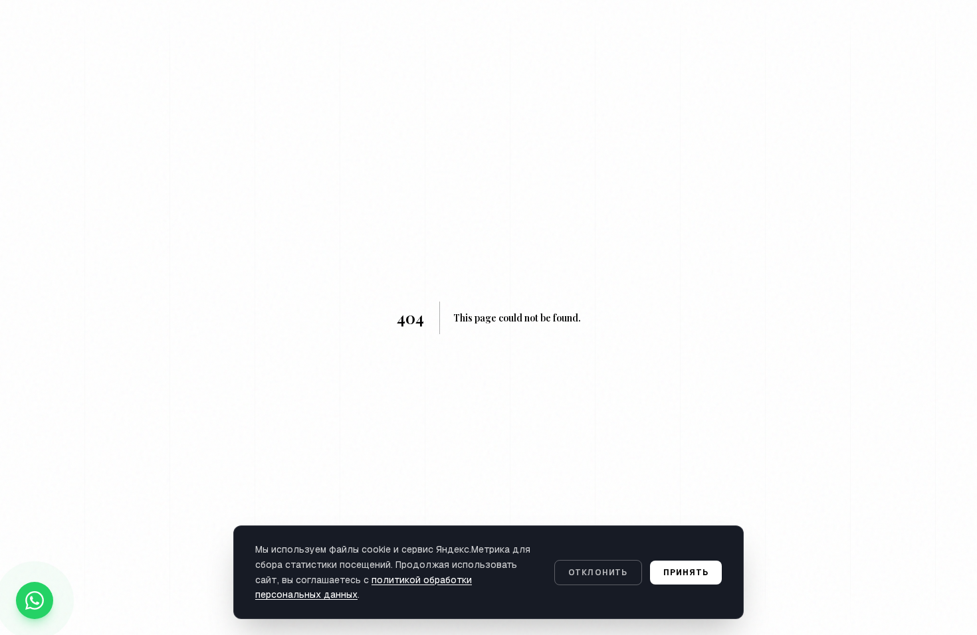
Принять (685, 572)
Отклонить (598, 572)
